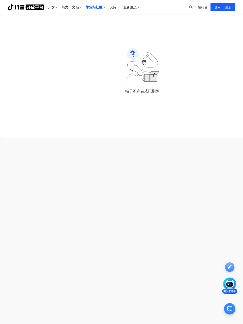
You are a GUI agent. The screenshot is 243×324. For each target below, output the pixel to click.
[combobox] (190, 7)
